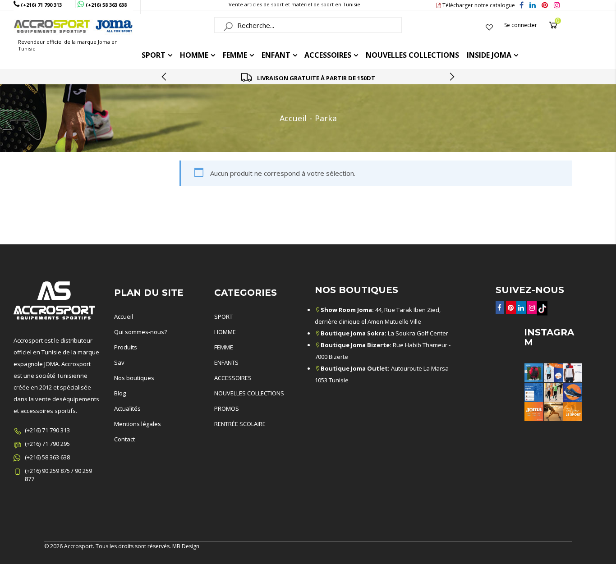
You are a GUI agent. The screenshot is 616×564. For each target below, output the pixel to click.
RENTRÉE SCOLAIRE (240, 424)
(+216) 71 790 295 (47, 444)
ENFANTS (226, 362)
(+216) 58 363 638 (47, 457)
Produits (125, 347)
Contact (124, 439)
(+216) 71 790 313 (47, 430)
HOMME (194, 55)
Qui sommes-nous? (140, 332)
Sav (119, 362)
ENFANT (276, 55)
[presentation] (164, 76)
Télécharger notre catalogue (478, 5)
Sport (153, 55)
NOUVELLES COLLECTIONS (249, 393)
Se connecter (520, 25)
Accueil (293, 118)
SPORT (223, 316)
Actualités (127, 408)
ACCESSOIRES (327, 55)
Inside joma (489, 55)
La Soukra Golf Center (384, 333)
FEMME (235, 55)
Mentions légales (137, 424)
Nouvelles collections (412, 55)
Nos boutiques (134, 378)
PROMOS (226, 408)
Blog (120, 393)
